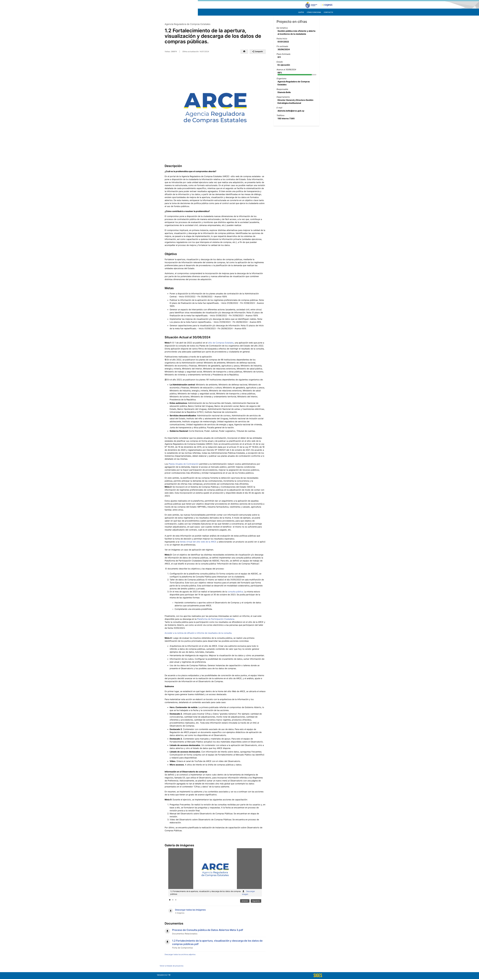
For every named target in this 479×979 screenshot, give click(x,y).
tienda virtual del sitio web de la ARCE (198, 541)
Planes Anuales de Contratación (184, 464)
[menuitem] (301, 11)
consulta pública (235, 591)
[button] (244, 51)
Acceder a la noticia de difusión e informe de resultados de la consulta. (198, 633)
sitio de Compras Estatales (221, 342)
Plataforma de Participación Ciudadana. (216, 619)
